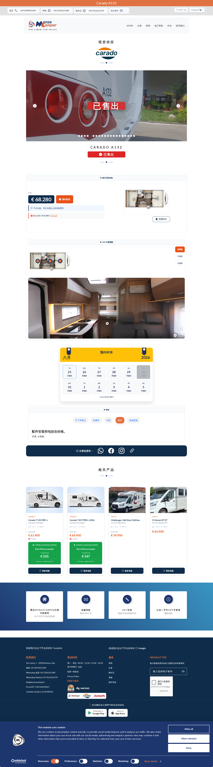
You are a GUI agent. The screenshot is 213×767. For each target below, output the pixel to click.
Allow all (188, 729)
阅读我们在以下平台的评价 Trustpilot (44, 700)
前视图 (180, 249)
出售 (139, 25)
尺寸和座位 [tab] (80, 420)
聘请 (148, 25)
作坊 (169, 25)
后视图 (180, 263)
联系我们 (180, 25)
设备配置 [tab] (133, 420)
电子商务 (158, 25)
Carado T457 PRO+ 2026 (82, 572)
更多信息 (53, 216)
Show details (151, 761)
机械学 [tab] (96, 420)
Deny (188, 748)
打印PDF (163, 219)
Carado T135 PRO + (38, 572)
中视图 (180, 256)
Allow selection (189, 738)
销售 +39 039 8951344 (36, 720)
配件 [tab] (120, 420)
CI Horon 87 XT (160, 572)
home (129, 25)
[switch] (83, 761)
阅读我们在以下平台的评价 (127, 701)
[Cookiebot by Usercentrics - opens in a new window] (18, 761)
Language (195, 10)
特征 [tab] (108, 420)
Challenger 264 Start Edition (125, 572)
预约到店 (66, 199)
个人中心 (180, 10)
